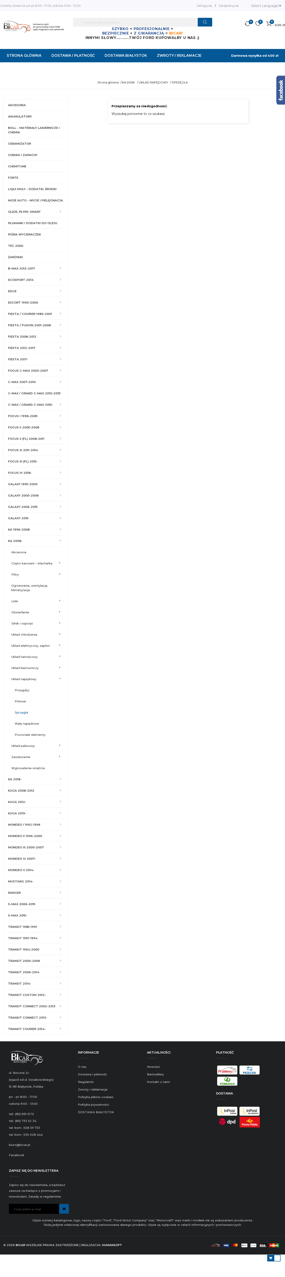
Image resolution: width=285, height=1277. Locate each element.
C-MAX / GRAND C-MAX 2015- (30, 404)
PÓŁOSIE (20, 701)
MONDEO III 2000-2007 (26, 847)
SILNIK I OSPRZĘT (22, 623)
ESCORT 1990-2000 (23, 302)
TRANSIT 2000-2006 (24, 961)
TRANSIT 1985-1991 (22, 926)
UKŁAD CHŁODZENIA (24, 634)
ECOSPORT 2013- (21, 280)
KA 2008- (15, 541)
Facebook (16, 1155)
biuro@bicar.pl (19, 1145)
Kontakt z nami (158, 1082)
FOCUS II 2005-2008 (23, 427)
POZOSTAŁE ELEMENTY (30, 734)
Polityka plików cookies (95, 1097)
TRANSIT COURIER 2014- (27, 1029)
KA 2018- (15, 779)
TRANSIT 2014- (19, 983)
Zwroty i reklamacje (93, 1089)
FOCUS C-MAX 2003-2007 (28, 370)
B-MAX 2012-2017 (21, 268)
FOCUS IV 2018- (20, 472)
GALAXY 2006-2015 (22, 507)
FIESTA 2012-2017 (21, 348)
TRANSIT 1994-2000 (23, 949)
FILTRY (15, 574)
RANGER (14, 892)
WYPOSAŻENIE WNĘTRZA (28, 768)
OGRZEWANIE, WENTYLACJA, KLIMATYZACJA (29, 588)
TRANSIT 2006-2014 (23, 972)
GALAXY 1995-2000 (22, 484)
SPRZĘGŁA (21, 712)
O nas (82, 1066)
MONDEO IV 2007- (22, 858)
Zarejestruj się (229, 5)
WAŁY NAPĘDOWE (27, 723)
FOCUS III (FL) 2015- (23, 461)
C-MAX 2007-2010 (22, 382)
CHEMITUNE (17, 166)
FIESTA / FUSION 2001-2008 (29, 325)
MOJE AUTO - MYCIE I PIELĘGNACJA (35, 200)
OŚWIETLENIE (20, 612)
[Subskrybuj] (64, 1209)
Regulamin (86, 1082)
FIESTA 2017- (18, 359)
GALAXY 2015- (18, 518)
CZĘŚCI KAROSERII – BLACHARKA (31, 563)
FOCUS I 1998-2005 (22, 416)
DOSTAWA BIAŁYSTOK (96, 1112)
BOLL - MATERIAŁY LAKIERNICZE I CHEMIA (34, 130)
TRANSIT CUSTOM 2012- (27, 995)
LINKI (14, 601)
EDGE (12, 291)
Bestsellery (155, 1074)
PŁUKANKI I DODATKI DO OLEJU (32, 223)
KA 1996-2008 (19, 529)
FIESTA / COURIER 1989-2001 (30, 314)
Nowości (153, 1066)
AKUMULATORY (20, 116)
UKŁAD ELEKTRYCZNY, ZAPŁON (30, 645)
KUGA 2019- (17, 813)
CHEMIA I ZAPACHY (22, 155)
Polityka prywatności (93, 1104)
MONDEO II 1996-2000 (25, 836)
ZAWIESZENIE (20, 757)
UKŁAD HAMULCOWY (24, 657)
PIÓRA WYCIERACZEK (24, 234)
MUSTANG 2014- (20, 881)
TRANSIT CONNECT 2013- (27, 1017)
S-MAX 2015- (17, 915)
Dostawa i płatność (92, 1074)
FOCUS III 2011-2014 (23, 450)
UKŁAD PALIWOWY (23, 746)
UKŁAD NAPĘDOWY (23, 679)
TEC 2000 (15, 245)
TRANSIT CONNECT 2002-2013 (31, 1006)
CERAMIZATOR (19, 143)
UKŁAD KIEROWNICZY (25, 668)
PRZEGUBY (22, 690)
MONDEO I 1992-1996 (24, 824)
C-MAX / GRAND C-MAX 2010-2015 (34, 393)
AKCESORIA (17, 105)
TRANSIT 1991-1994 (22, 938)
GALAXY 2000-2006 (23, 495)
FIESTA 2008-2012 (22, 336)
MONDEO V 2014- (21, 870)
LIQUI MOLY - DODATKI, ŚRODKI (32, 189)
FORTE (13, 177)
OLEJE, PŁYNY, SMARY (24, 211)
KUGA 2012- (17, 802)
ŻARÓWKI (15, 257)
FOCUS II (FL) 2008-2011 (26, 438)
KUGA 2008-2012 (21, 790)
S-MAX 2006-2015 (21, 904)
